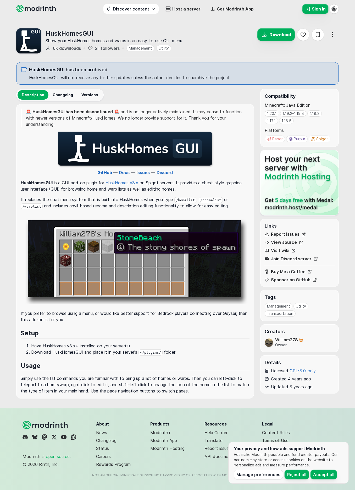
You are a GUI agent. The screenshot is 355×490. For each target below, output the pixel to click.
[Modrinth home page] (36, 10)
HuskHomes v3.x (122, 182)
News (101, 432)
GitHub (104, 172)
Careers (103, 456)
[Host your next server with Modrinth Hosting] (299, 183)
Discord (165, 172)
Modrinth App (163, 440)
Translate (213, 440)
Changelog (106, 440)
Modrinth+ (160, 432)
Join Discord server (291, 258)
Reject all (296, 474)
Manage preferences (258, 474)
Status (102, 448)
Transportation (280, 313)
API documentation (223, 456)
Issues (143, 172)
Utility (164, 48)
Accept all (323, 474)
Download (280, 34)
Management (140, 48)
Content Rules (276, 432)
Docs (124, 172)
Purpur (299, 139)
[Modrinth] (46, 425)
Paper (277, 139)
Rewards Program (113, 464)
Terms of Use (275, 440)
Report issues (285, 234)
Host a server (186, 9)
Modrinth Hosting (167, 448)
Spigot (322, 139)
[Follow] (303, 34)
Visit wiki (280, 250)
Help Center (216, 432)
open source (58, 456)
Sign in (319, 9)
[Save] (318, 34)
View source (284, 242)
